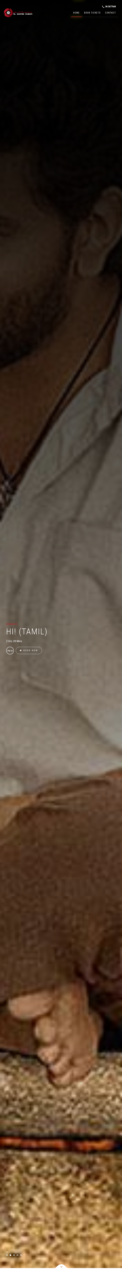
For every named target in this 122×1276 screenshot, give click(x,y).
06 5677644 (109, 6)
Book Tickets (92, 12)
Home (76, 12)
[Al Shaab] (18, 12)
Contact (110, 12)
